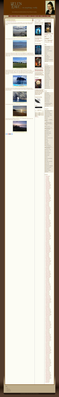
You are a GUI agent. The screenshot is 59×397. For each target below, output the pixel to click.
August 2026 (47, 176)
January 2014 (47, 335)
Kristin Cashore (48, 77)
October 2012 (47, 351)
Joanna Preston (48, 97)
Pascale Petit (47, 101)
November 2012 (48, 350)
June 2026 (47, 178)
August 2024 (47, 201)
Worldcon (47, 171)
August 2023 (47, 214)
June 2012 (47, 355)
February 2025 (47, 195)
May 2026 (47, 179)
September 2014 (48, 327)
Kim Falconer (47, 76)
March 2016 (47, 308)
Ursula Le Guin (48, 88)
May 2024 (47, 204)
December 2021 (48, 235)
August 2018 (47, 277)
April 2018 (47, 281)
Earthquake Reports (48, 133)
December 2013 (48, 336)
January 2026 (47, 183)
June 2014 (47, 330)
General (47, 142)
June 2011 (47, 368)
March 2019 (47, 270)
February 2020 (47, 258)
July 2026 (47, 177)
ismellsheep (47, 49)
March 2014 (47, 333)
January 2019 (47, 272)
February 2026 (47, 182)
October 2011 (47, 364)
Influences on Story (48, 149)
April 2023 (47, 218)
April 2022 (47, 231)
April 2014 (47, 332)
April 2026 (47, 180)
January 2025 (47, 196)
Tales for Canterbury (48, 167)
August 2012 (47, 353)
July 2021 (47, 240)
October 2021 (47, 237)
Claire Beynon (48, 94)
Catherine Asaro (48, 67)
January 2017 (47, 297)
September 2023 (48, 213)
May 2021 (47, 242)
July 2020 (47, 253)
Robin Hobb (47, 85)
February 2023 (47, 220)
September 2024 (48, 200)
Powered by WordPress (23, 393)
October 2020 (47, 250)
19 (39, 114)
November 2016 (48, 299)
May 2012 (47, 356)
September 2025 (48, 187)
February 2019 (47, 271)
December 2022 (48, 222)
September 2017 (48, 289)
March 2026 (47, 181)
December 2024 (48, 197)
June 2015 (47, 317)
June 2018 (47, 279)
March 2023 (47, 219)
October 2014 (47, 326)
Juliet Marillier (47, 73)
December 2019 (48, 260)
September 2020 (48, 251)
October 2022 (47, 224)
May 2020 (47, 255)
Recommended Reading (49, 158)
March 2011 (47, 371)
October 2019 (47, 262)
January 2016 (47, 310)
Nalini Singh (47, 82)
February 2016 (47, 309)
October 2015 (47, 313)
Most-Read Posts (48, 152)
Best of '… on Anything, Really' (49, 120)
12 (39, 113)
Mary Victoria (47, 80)
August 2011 (47, 366)
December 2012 (48, 349)
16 (35, 114)
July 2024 (47, 202)
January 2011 (47, 373)
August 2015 (47, 315)
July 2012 (47, 354)
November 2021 (48, 236)
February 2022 (47, 233)
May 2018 (47, 280)
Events (47, 136)
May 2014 (47, 331)
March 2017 (47, 295)
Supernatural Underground (49, 59)
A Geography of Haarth (49, 110)
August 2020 (47, 252)
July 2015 (47, 316)
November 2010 (48, 375)
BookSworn (47, 130)
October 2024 (47, 199)
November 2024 (48, 198)
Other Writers (47, 155)
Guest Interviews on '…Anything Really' (49, 147)
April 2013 (47, 345)
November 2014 (48, 325)
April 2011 (47, 370)
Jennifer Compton (48, 95)
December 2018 (48, 273)
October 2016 (47, 300)
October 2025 (47, 186)
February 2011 (47, 372)
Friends (47, 139)
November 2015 (48, 312)
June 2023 (47, 216)
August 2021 (47, 239)
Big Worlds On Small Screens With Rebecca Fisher (49, 123)
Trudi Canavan (48, 86)
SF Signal (47, 55)
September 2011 (48, 365)
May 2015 (47, 318)
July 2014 (47, 329)
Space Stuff (47, 164)
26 (39, 115)
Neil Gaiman (47, 83)
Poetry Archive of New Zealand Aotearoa (49, 104)
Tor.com (47, 61)
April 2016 (47, 307)
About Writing (47, 116)
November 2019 (48, 261)
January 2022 (47, 234)
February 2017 (47, 296)
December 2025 (48, 184)
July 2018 (47, 278)
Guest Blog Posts (48, 145)
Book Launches (48, 126)
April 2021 (47, 243)
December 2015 (48, 311)
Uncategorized (48, 168)
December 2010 (48, 374)
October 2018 (47, 275)
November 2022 (48, 223)
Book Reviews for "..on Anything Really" (49, 128)
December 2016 (48, 298)
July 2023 (47, 215)
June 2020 (47, 254)
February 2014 (47, 334)
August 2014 (47, 328)
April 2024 (47, 205)
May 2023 (47, 217)
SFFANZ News (48, 56)
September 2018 (48, 276)
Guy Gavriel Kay (48, 70)
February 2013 (47, 347)
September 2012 (48, 352)
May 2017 (47, 293)
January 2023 (47, 221)
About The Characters (49, 113)
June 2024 (47, 203)
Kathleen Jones (48, 98)
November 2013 (48, 337)
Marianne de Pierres (48, 79)
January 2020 (47, 259)
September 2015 (48, 314)
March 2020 (47, 257)
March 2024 (47, 206)
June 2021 (47, 241)
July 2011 (47, 367)
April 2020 (47, 256)
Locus (46, 52)
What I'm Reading (48, 170)
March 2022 (47, 232)
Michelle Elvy (47, 100)
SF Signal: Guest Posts (49, 161)
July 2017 (47, 291)
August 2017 (47, 290)
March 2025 (47, 194)
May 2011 (47, 369)
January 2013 (47, 348)
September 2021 (48, 238)
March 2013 (47, 346)
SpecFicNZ (47, 58)
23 (35, 115)
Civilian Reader (48, 46)
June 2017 (47, 292)
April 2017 (47, 294)
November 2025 (48, 185)
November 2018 (48, 274)
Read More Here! (41, 68)
